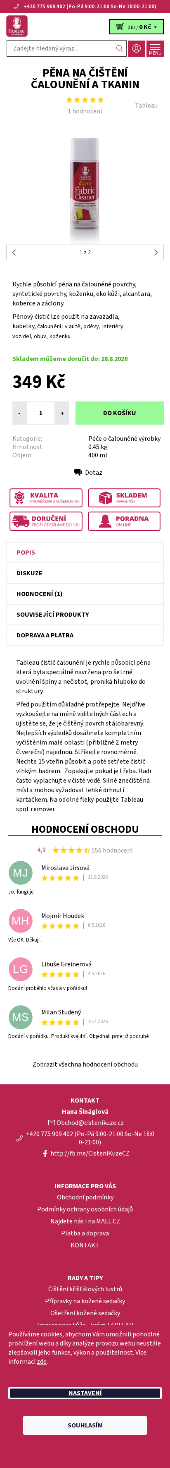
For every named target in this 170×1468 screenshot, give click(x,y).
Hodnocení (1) (40, 593)
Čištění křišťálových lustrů (85, 1289)
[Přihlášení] (136, 49)
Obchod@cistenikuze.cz (90, 1122)
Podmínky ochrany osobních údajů (85, 1209)
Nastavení (85, 1393)
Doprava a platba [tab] (45, 635)
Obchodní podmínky (85, 1197)
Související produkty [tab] (53, 614)
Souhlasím (85, 1425)
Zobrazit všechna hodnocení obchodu (85, 1064)
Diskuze (29, 573)
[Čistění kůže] (85, 26)
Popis (26, 552)
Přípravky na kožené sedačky (85, 1301)
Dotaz (93, 472)
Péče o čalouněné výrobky (124, 438)
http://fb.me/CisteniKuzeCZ (90, 1153)
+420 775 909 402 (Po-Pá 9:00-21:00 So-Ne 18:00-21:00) (90, 6)
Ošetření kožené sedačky (85, 1313)
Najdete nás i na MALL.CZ (85, 1221)
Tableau (146, 105)
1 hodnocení (85, 111)
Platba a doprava (85, 1233)
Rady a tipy (85, 1278)
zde (42, 1361)
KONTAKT (85, 1245)
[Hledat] (120, 48)
